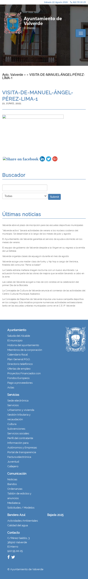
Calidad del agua (17, 525)
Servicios (13, 394)
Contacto (13, 532)
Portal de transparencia (21, 452)
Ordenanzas (14, 488)
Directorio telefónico (20, 364)
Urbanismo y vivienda (20, 409)
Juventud (13, 461)
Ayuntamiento (16, 330)
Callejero (12, 466)
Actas (10, 387)
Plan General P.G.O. (18, 359)
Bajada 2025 (55, 514)
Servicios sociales (18, 433)
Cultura (11, 424)
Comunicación (16, 473)
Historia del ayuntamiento (23, 345)
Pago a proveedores (20, 382)
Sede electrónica (17, 400)
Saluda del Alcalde (18, 335)
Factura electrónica (19, 456)
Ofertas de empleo (18, 368)
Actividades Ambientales (22, 520)
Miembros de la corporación (24, 349)
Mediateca (13, 502)
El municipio (15, 340)
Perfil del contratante (20, 438)
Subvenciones (16, 428)
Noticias (12, 479)
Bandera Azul (16, 514)
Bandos (12, 484)
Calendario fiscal (17, 354)
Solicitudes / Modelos (20, 507)
